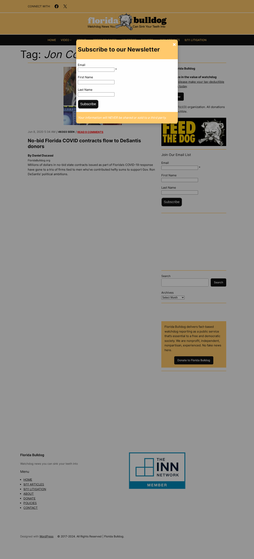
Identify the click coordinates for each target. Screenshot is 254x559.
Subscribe (88, 104)
